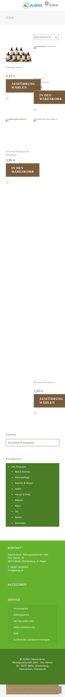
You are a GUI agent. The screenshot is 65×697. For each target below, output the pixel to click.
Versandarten (21, 608)
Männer (19, 500)
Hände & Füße (22, 494)
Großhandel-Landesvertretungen (31, 639)
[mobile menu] (5, 5)
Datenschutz (26, 669)
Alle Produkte (18, 466)
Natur (18, 505)
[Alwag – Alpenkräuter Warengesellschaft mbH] (32, 5)
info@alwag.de (16, 570)
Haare (18, 488)
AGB (16, 633)
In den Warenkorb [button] (22, 170)
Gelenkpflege (22, 477)
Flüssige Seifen (14, 67)
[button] (7, 98)
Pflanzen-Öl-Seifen (44, 382)
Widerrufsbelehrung (24, 627)
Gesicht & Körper (24, 483)
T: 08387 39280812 (18, 567)
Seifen (18, 517)
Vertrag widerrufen (24, 621)
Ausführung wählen (23, 85)
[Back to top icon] (58, 690)
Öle (17, 511)
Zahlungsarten (21, 614)
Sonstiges (20, 523)
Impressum (40, 669)
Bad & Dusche (22, 471)
